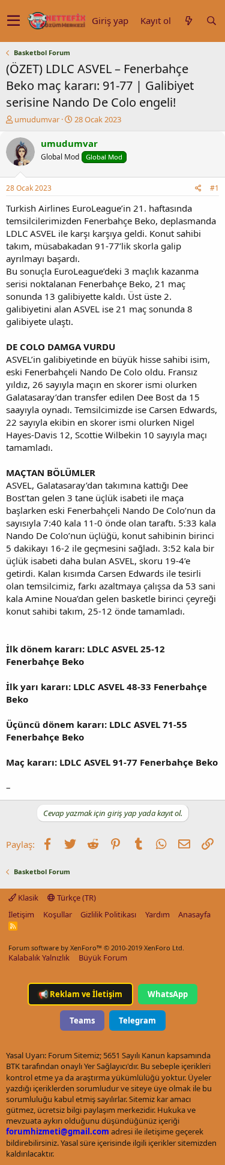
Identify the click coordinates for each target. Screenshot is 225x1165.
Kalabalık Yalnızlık (39, 957)
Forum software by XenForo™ (96, 947)
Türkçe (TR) (75, 897)
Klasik (27, 897)
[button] (13, 21)
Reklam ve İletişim (80, 994)
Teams (82, 1020)
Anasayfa (194, 914)
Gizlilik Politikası (108, 914)
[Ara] (211, 21)
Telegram (137, 1020)
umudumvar (36, 119)
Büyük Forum (103, 957)
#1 (214, 188)
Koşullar (57, 914)
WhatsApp (168, 994)
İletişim (21, 914)
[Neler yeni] (188, 21)
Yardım (157, 914)
